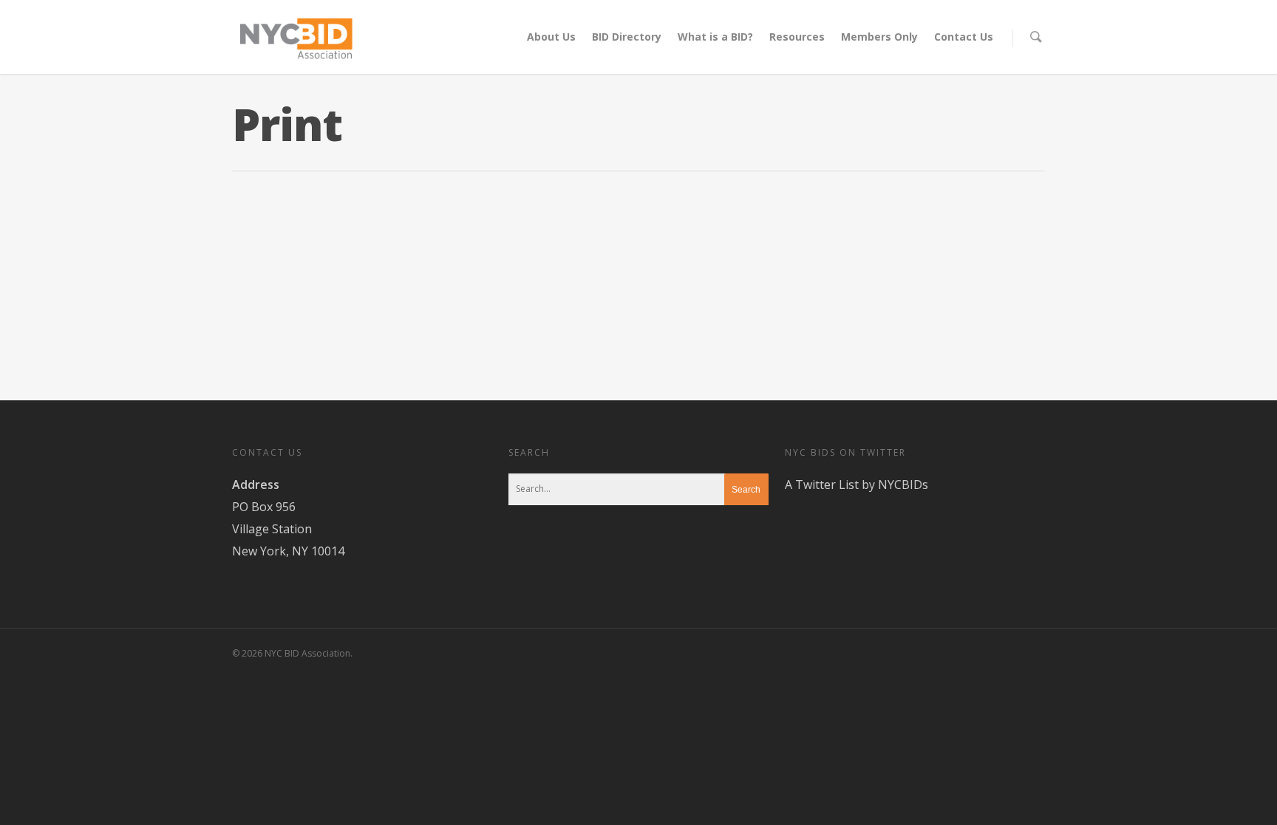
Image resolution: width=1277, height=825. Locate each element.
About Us (551, 37)
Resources (797, 37)
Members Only (879, 37)
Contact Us (963, 37)
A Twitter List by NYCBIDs (856, 484)
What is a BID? (715, 37)
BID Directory (626, 37)
